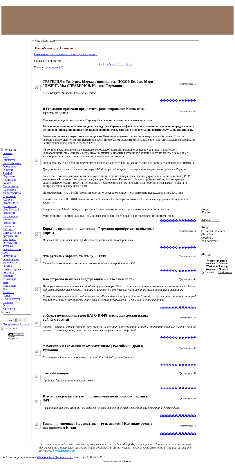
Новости (8, 292)
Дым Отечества (9, 158)
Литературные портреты (12, 270)
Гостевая (8, 302)
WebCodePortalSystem (55, 457)
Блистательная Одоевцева (12, 165)
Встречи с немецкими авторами (10, 242)
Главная (7, 153)
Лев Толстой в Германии (12, 211)
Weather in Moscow (217, 269)
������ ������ (178, 100)
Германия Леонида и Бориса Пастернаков (11, 181)
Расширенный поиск (16, 324)
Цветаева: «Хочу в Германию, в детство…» (10, 201)
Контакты (9, 308)
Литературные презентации (12, 234)
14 (130, 64)
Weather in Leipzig (217, 266)
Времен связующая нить (9, 279)
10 (121, 64)
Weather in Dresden (217, 263)
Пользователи (11, 298)
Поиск (7, 295)
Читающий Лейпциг (9, 227)
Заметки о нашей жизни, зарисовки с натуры (11, 260)
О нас (6, 305)
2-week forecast (225, 272)
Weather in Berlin (217, 260)
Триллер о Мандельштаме (12, 191)
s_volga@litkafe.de (64, 450)
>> (127, 64)
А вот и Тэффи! (8, 171)
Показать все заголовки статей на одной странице (65, 54)
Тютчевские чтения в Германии (10, 219)
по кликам (51, 67)
